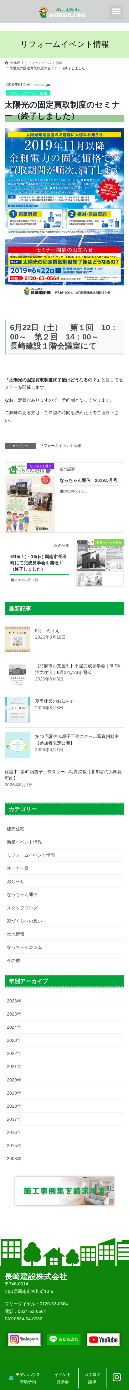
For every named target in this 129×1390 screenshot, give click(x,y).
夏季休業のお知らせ (55, 701)
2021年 (14, 1066)
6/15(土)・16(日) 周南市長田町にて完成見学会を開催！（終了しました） (38, 562)
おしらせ (15, 881)
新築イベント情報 (24, 841)
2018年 (14, 1106)
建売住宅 (15, 828)
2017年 (14, 1119)
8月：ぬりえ (47, 630)
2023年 (14, 1040)
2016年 (14, 1132)
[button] (116, 12)
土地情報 (15, 934)
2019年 (14, 1093)
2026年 (14, 1000)
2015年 (14, 1145)
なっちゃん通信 (22, 894)
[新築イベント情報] (99, 562)
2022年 (14, 1053)
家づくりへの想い (24, 920)
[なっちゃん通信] (29, 497)
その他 (13, 960)
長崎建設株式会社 (36, 1276)
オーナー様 (18, 868)
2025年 (14, 1014)
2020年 (14, 1079)
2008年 (14, 1158)
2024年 (14, 1027)
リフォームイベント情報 (28, 93)
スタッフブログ (22, 907)
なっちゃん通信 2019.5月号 (88, 480)
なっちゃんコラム (24, 947)
